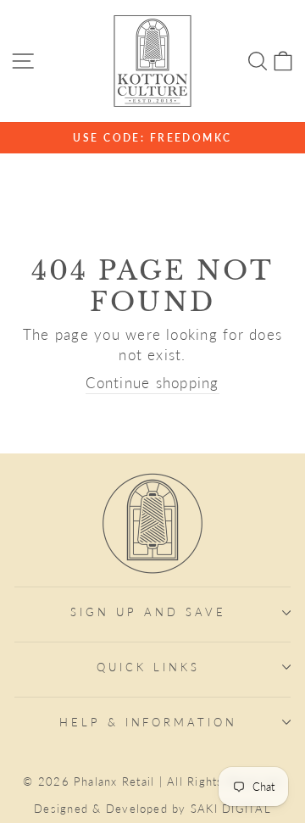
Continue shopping (152, 383)
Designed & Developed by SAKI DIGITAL (152, 809)
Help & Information (148, 722)
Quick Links (148, 667)
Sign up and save (148, 612)
